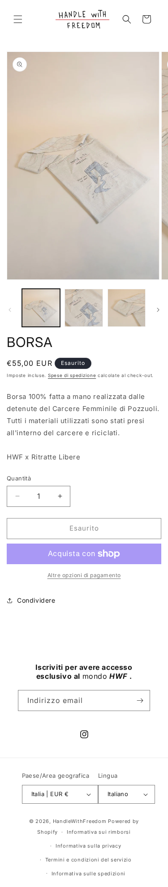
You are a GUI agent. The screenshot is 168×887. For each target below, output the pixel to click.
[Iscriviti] (140, 700)
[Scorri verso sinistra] (10, 310)
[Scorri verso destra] (158, 310)
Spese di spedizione (72, 375)
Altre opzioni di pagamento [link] (84, 575)
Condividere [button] (36, 600)
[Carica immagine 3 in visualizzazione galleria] (127, 308)
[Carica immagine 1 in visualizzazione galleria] (41, 308)
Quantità (19, 478)
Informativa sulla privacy (88, 846)
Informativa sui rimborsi (99, 832)
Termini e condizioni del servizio (88, 860)
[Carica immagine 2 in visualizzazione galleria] (84, 308)
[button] (18, 19)
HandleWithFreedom (80, 821)
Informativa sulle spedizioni (89, 873)
